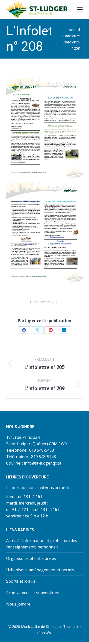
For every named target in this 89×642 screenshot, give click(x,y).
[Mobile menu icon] (80, 9)
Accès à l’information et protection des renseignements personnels (41, 544)
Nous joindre (18, 604)
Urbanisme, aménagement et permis (40, 570)
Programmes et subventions (32, 592)
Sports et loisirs (20, 581)
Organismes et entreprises (31, 558)
